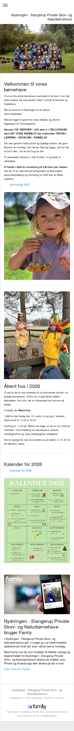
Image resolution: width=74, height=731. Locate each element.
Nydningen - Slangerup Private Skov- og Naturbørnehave (41, 16)
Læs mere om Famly (17, 669)
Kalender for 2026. (21, 470)
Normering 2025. (20, 184)
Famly (46, 715)
